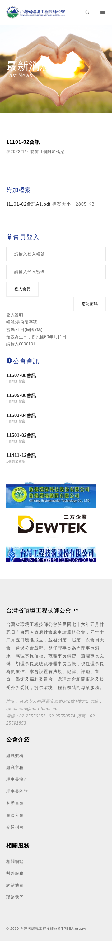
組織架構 (15, 755)
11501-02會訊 (21, 435)
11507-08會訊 (21, 375)
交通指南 (15, 827)
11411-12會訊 (21, 455)
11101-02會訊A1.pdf (28, 203)
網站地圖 (15, 885)
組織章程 (15, 767)
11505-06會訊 (21, 395)
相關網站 (15, 861)
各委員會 (15, 803)
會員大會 (15, 815)
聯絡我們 (15, 897)
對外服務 (15, 873)
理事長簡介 (17, 779)
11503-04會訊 (21, 415)
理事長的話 (17, 791)
